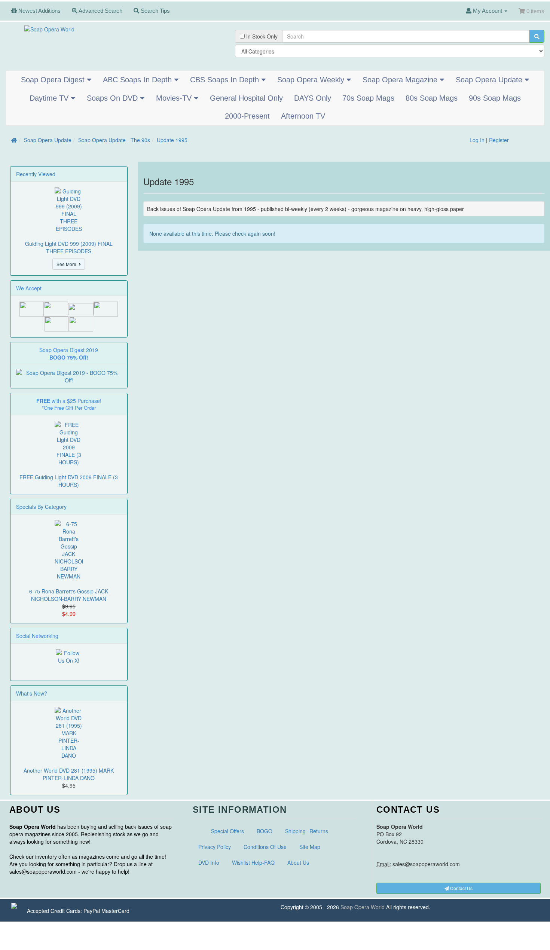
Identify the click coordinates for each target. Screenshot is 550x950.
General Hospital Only (246, 98)
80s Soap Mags (432, 98)
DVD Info (208, 862)
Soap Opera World (362, 907)
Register (499, 140)
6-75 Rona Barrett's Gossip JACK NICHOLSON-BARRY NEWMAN (68, 594)
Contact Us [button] (461, 888)
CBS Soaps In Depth (225, 80)
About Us (298, 862)
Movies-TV (175, 98)
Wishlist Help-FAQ (253, 862)
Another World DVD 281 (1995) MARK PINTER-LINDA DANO (69, 774)
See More (67, 264)
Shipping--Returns (306, 831)
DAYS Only (312, 98)
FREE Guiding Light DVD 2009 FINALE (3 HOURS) (68, 480)
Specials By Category (41, 506)
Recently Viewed (35, 174)
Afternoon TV (303, 116)
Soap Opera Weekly (311, 80)
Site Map (309, 846)
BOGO (264, 831)
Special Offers (227, 831)
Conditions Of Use (265, 846)
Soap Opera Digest (54, 80)
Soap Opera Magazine (401, 80)
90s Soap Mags (495, 98)
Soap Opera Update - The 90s (114, 140)
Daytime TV (50, 98)
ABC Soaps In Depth (138, 80)
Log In (477, 140)
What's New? (31, 693)
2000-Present (247, 116)
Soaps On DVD (113, 98)
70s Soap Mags (368, 98)
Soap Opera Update (490, 80)
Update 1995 (172, 140)
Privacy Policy (214, 846)
